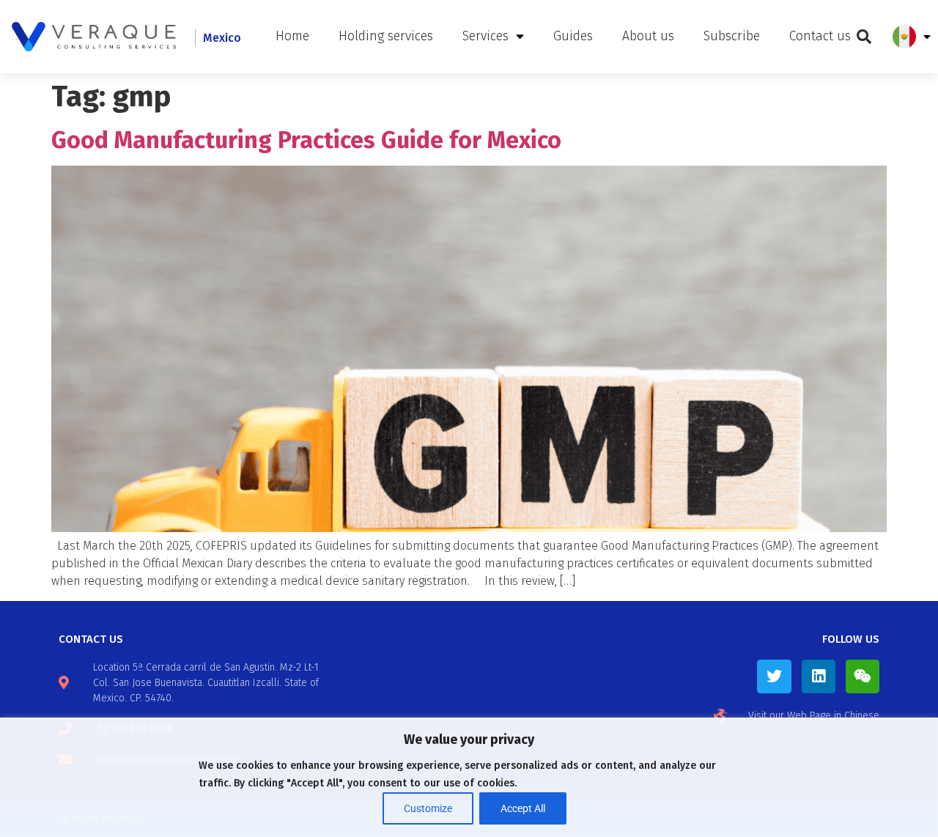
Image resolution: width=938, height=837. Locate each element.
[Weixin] (862, 676)
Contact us (820, 36)
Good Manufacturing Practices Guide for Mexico (306, 140)
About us (648, 36)
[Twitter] (774, 676)
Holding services (386, 36)
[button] (864, 36)
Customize (428, 808)
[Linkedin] (818, 676)
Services (485, 36)
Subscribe (732, 36)
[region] (469, 777)
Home (292, 36)
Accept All (523, 808)
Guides (573, 36)
